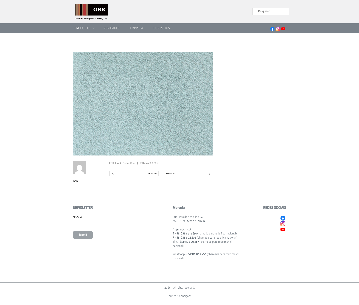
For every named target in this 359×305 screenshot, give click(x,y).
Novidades (111, 28)
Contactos (162, 28)
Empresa (136, 28)
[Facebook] (272, 28)
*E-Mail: (78, 217)
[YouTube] (283, 28)
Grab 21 (170, 173)
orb (75, 181)
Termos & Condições (179, 296)
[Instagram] (277, 28)
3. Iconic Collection (123, 163)
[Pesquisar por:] (270, 11)
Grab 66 (152, 173)
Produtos (82, 28)
